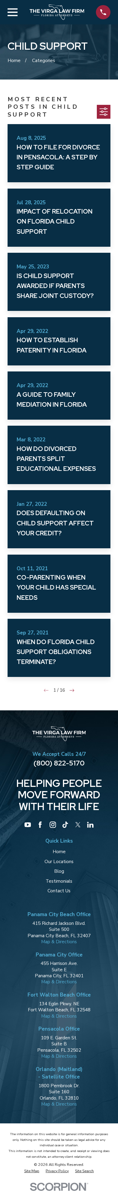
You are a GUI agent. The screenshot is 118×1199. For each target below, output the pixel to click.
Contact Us (59, 891)
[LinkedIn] (90, 825)
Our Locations (59, 862)
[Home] (57, 12)
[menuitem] (31, 1170)
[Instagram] (53, 825)
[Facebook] (40, 825)
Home (59, 852)
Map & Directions (59, 942)
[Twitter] (78, 825)
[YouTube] (28, 825)
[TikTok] (65, 825)
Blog (59, 871)
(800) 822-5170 (59, 763)
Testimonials (59, 881)
